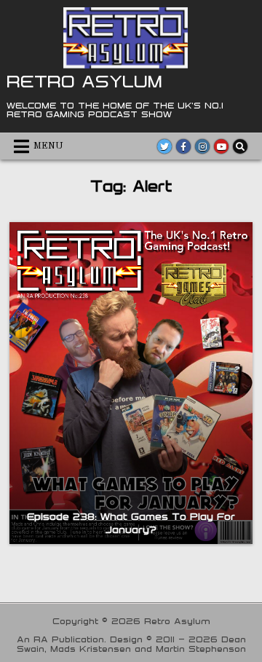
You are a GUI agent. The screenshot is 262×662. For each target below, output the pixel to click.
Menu (48, 146)
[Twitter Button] (164, 146)
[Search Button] (240, 146)
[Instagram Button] (202, 146)
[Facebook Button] (183, 146)
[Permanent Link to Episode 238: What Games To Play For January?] (131, 383)
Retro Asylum (84, 81)
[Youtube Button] (221, 146)
